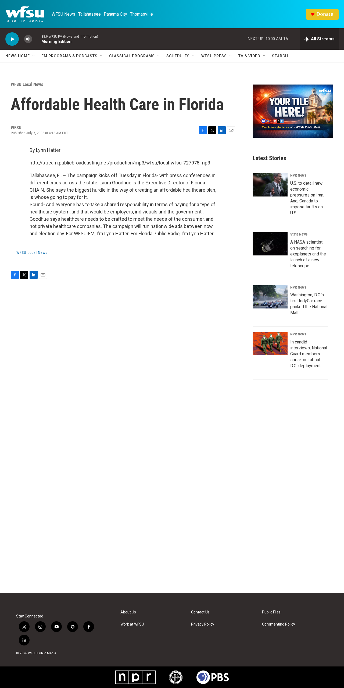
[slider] (37, 39)
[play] (12, 39)
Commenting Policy (278, 624)
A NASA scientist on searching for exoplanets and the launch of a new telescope (308, 254)
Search (280, 56)
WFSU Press (214, 56)
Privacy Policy (202, 624)
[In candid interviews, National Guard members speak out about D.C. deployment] (270, 343)
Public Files (271, 612)
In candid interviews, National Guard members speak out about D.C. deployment (308, 353)
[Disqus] (172, 520)
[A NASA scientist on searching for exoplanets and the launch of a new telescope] (270, 243)
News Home (17, 56)
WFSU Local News (27, 84)
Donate (325, 14)
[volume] (28, 39)
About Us (128, 612)
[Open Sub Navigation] (34, 56)
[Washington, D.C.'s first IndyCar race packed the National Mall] (270, 296)
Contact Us (200, 612)
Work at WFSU (132, 624)
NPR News (298, 175)
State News (298, 234)
